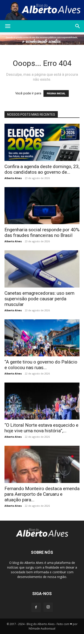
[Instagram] (48, 607)
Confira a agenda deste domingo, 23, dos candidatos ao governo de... (42, 169)
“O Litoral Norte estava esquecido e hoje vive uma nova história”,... (41, 427)
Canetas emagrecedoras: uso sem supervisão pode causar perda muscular (39, 298)
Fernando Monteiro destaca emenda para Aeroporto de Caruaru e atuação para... (42, 494)
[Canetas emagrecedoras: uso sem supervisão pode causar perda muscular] (42, 268)
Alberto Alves (13, 178)
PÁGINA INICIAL (56, 93)
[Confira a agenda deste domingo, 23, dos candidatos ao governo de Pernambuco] (42, 142)
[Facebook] (36, 607)
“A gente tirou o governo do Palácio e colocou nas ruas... (40, 364)
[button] (7, 26)
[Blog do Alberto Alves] (42, 10)
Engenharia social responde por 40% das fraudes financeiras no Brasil (42, 232)
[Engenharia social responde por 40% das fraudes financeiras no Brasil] (42, 205)
